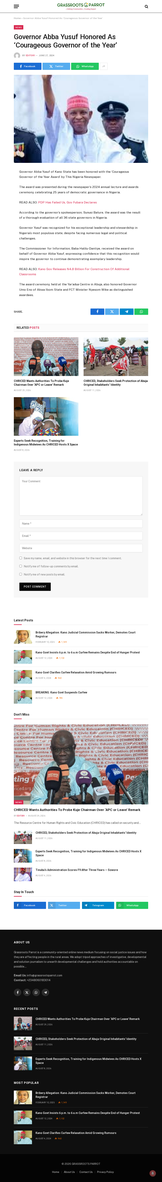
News (18, 27)
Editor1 (30, 55)
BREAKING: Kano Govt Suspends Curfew (61, 692)
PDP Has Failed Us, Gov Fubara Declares (67, 202)
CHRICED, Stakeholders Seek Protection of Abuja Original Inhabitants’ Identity (116, 382)
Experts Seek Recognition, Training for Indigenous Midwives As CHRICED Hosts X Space (46, 442)
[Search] (146, 6)
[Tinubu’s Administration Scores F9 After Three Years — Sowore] (23, 874)
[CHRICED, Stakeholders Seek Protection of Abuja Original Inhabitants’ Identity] (116, 356)
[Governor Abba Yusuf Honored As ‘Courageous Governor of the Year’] (81, 119)
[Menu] (16, 6)
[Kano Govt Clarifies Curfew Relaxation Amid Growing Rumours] (23, 677)
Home (17, 18)
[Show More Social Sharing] (104, 66)
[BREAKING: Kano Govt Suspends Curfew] (23, 697)
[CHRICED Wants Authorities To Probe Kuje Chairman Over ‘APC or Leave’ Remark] (46, 356)
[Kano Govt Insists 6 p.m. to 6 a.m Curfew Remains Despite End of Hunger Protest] (23, 657)
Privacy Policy (105, 1172)
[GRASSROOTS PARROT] (81, 6)
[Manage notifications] (153, 1173)
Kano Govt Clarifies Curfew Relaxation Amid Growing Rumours (76, 672)
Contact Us (86, 1172)
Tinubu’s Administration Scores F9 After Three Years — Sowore (77, 870)
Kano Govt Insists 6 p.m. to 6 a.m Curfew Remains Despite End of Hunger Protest (88, 652)
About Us (69, 1172)
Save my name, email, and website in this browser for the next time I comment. (73, 558)
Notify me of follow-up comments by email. (51, 566)
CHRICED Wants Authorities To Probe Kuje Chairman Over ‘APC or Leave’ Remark (41, 382)
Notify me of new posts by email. (44, 574)
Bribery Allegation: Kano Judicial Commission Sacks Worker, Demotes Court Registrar (86, 634)
